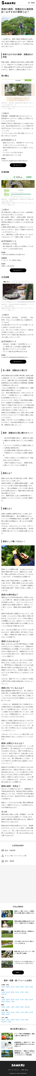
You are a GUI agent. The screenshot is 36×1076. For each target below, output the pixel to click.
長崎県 (12, 1019)
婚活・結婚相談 (10, 850)
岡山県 (12, 1012)
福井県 (27, 999)
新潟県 (12, 999)
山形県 (27, 986)
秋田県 (22, 986)
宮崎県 (27, 1019)
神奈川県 (3, 994)
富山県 (17, 999)
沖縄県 (9, 1021)
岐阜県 (31, 999)
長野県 (8, 999)
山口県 (22, 1012)
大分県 (22, 1019)
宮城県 (17, 986)
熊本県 (17, 1019)
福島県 (31, 986)
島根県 (8, 1012)
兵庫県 (17, 1007)
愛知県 (8, 1001)
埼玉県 (17, 992)
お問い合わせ (24, 1069)
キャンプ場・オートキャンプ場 (15, 855)
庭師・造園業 (9, 861)
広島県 (17, 1012)
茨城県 (3, 992)
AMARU (10, 2)
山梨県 (3, 999)
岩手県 (12, 986)
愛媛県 (3, 1014)
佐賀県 (8, 1019)
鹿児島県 (3, 1021)
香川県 (31, 1012)
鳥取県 (3, 1012)
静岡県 (3, 1001)
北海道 (3, 986)
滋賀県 (3, 1007)
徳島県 (27, 1012)
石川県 (22, 999)
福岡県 (3, 1019)
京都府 (8, 1007)
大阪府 (12, 1007)
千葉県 (22, 992)
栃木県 (8, 992)
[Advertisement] (18, 884)
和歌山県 (27, 1007)
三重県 (12, 1001)
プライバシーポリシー (13, 1069)
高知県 (8, 1014)
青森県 (8, 986)
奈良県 (22, 1007)
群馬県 (12, 992)
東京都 (27, 992)
